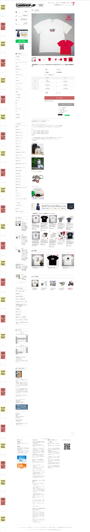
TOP (32, 9)
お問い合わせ (29, 527)
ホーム (20, 527)
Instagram (46, 438)
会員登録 (64, 2)
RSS (68, 527)
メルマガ (42, 438)
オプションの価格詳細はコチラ (49, 74)
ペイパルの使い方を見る (36, 522)
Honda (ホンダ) (37, 10)
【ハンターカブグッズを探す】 (37, 171)
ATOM (70, 527)
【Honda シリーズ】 (35, 156)
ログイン (58, 2)
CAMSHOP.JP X (18, 400)
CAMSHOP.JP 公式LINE (19, 402)
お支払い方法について (44, 527)
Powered (48, 529)
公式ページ (36, 474)
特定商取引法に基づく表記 (62, 527)
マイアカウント (52, 2)
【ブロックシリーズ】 (35, 186)
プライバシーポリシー (36, 527)
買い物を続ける (61, 112)
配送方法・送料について (53, 527)
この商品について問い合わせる (66, 104)
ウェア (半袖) (36, 9)
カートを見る (71, 2)
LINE (48, 438)
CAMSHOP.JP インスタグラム (20, 401)
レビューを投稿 (61, 109)
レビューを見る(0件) (62, 107)
